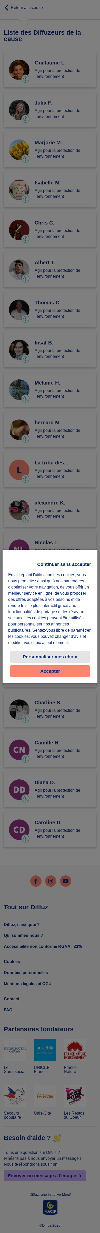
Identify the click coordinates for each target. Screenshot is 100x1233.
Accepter (50, 671)
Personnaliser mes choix (50, 656)
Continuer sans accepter (64, 564)
